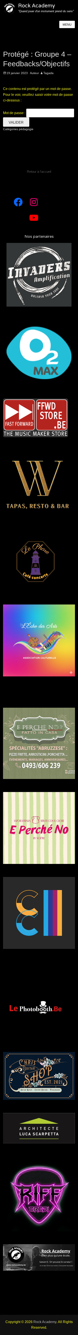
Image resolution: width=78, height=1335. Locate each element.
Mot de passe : (14, 113)
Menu (67, 24)
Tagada (48, 73)
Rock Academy (36, 5)
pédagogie (26, 129)
